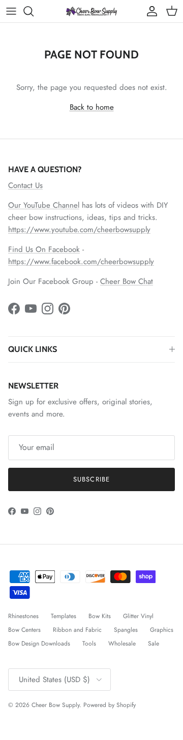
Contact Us (25, 185)
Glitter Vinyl (138, 616)
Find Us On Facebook (44, 249)
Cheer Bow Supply (55, 705)
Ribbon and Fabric (77, 629)
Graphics (161, 629)
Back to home (92, 107)
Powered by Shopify (109, 705)
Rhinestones (23, 616)
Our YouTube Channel (43, 205)
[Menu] (11, 11)
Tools (89, 643)
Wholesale (122, 643)
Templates (63, 616)
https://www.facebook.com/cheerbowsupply (81, 261)
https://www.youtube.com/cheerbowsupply (79, 229)
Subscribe (91, 479)
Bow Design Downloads (39, 643)
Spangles (126, 629)
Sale (153, 643)
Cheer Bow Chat (126, 281)
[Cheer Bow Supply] (91, 11)
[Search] (33, 11)
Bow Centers (24, 629)
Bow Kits (99, 616)
